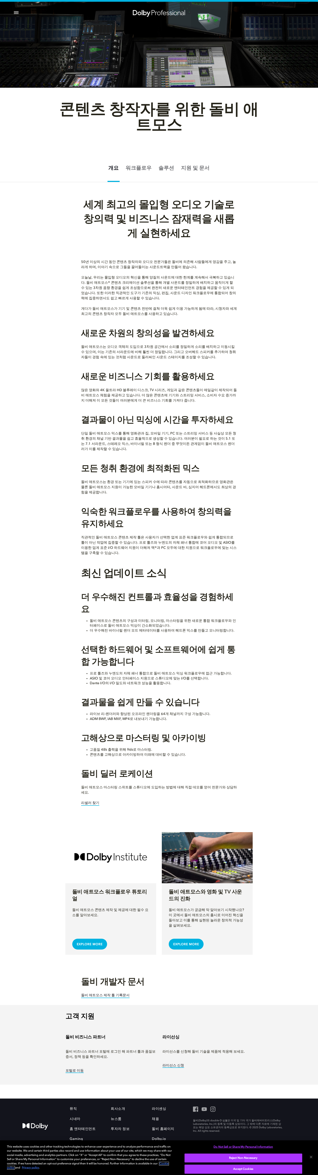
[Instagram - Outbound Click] (212, 1110)
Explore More (90, 944)
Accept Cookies (243, 1169)
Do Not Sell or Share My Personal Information (243, 1147)
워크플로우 (139, 168)
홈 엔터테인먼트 (83, 1129)
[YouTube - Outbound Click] (204, 1110)
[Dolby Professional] (159, 13)
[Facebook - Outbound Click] (195, 1110)
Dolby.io (159, 1139)
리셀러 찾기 (90, 803)
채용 (155, 1119)
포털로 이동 (75, 1071)
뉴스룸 (116, 1119)
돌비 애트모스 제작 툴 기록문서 (105, 995)
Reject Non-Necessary (243, 1158)
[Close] (311, 1157)
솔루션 (166, 168)
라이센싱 (159, 1109)
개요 (113, 168)
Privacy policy (30, 1167)
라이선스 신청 (173, 1065)
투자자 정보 (120, 1129)
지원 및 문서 (195, 168)
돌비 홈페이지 (163, 1129)
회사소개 (118, 1109)
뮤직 (73, 1109)
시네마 (75, 1119)
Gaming (76, 1139)
